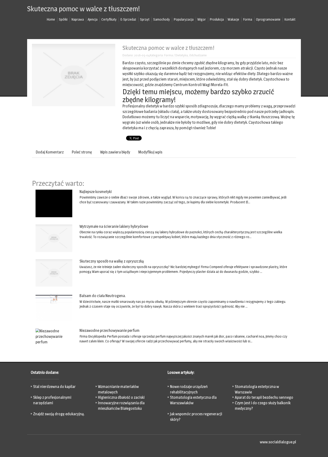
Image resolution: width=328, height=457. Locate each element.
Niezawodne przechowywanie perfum (109, 330)
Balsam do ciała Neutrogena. (102, 295)
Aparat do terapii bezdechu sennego (264, 397)
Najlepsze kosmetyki (95, 191)
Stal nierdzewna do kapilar (54, 386)
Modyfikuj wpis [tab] (150, 152)
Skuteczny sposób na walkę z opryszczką (111, 261)
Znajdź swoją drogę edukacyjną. (59, 414)
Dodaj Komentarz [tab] (50, 152)
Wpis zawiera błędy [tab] (115, 152)
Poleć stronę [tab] (82, 152)
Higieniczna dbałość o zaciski (121, 397)
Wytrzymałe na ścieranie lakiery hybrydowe (113, 226)
